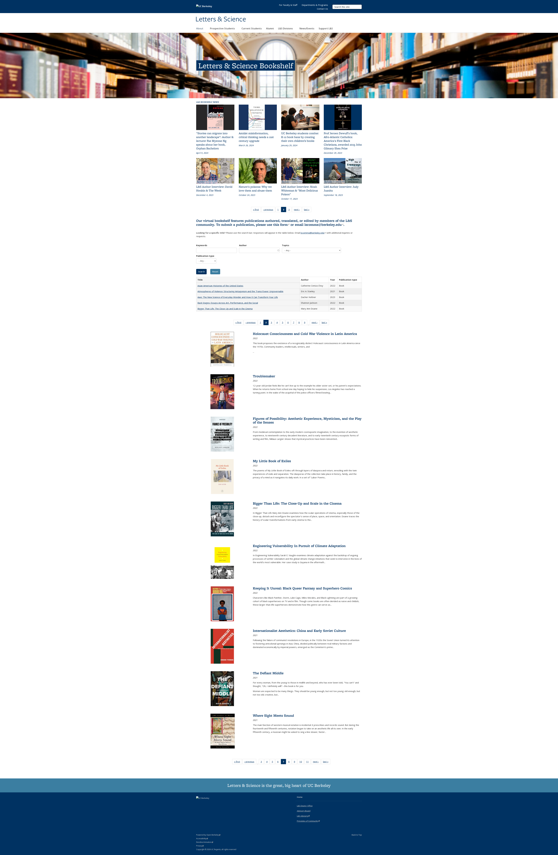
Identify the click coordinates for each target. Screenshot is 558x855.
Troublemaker (264, 376)
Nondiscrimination (204, 842)
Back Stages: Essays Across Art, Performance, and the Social (227, 302)
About (200, 28)
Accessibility (202, 838)
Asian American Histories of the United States (220, 285)
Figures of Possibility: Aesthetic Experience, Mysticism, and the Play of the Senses (307, 420)
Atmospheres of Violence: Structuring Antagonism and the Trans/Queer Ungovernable (240, 291)
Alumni (270, 28)
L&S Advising (303, 816)
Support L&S (326, 28)
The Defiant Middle (268, 673)
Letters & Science (220, 19)
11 (308, 762)
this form (281, 224)
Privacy (200, 846)
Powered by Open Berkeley (208, 835)
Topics (285, 245)
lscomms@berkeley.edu (323, 224)
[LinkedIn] (204, 803)
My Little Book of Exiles (272, 461)
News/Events (306, 28)
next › (298, 210)
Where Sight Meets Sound (273, 715)
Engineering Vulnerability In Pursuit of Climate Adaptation (299, 546)
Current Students (252, 28)
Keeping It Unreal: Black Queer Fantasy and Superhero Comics (302, 588)
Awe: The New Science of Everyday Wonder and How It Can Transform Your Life (237, 297)
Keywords (201, 245)
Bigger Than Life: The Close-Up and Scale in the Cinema (225, 308)
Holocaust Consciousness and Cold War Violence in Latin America (305, 333)
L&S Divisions (285, 28)
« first (257, 210)
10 (301, 762)
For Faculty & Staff (288, 4)
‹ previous (269, 210)
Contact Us (322, 8)
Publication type (205, 255)
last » (307, 210)
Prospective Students (222, 28)
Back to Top (357, 834)
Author (243, 245)
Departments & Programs (315, 4)
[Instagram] (210, 803)
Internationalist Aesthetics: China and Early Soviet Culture (299, 630)
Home (299, 797)
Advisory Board (303, 811)
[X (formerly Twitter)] (199, 803)
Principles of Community (308, 821)
